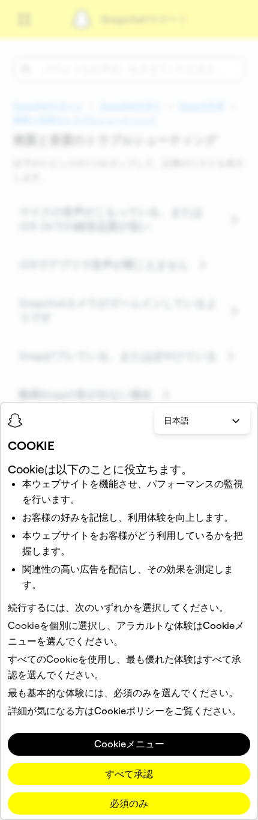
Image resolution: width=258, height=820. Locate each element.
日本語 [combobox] (176, 420)
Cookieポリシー (129, 711)
